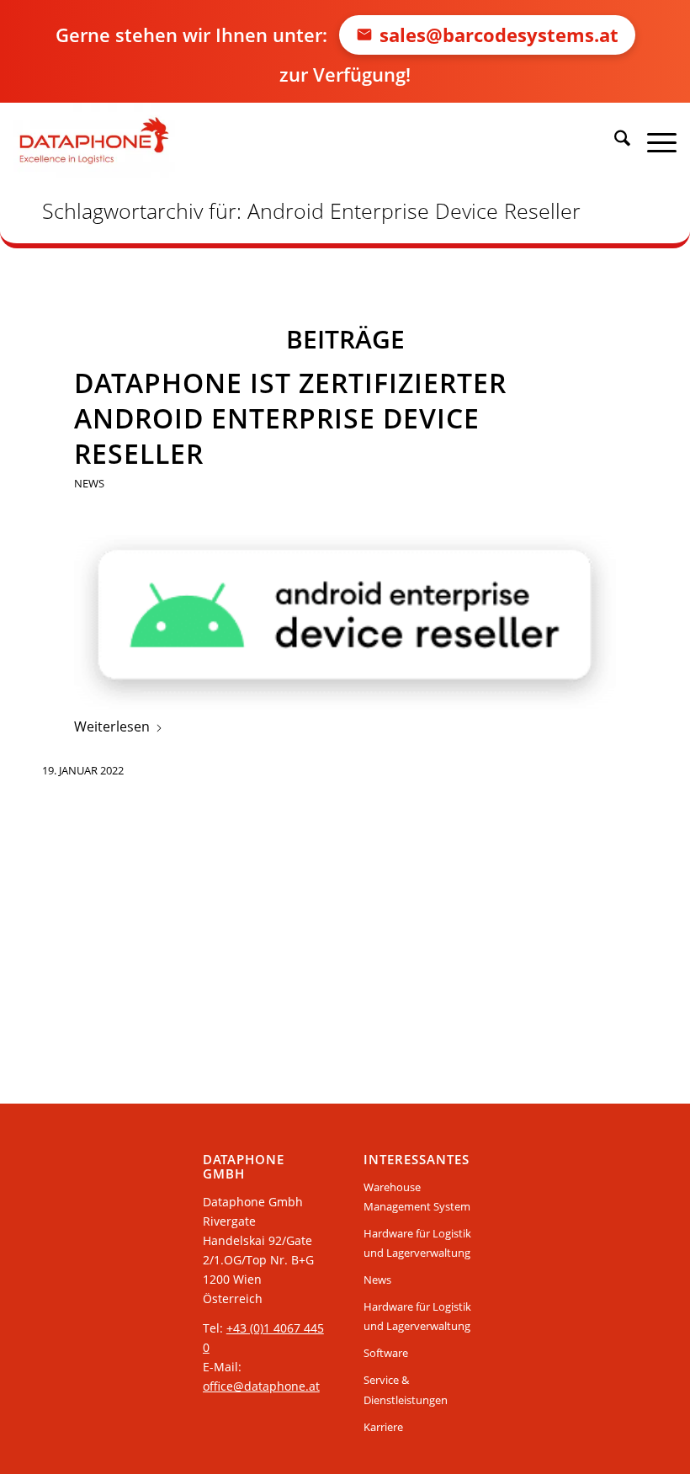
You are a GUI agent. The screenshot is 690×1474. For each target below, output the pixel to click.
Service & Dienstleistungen (406, 1389)
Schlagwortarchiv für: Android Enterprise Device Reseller (311, 210)
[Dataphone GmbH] (93, 140)
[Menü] (653, 140)
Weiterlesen (112, 726)
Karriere (383, 1426)
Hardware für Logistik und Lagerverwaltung (417, 1243)
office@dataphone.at (261, 1386)
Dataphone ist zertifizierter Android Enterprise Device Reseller (290, 418)
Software (386, 1352)
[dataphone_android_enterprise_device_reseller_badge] (345, 622)
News (89, 483)
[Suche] (613, 140)
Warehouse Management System (417, 1196)
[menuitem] (613, 140)
